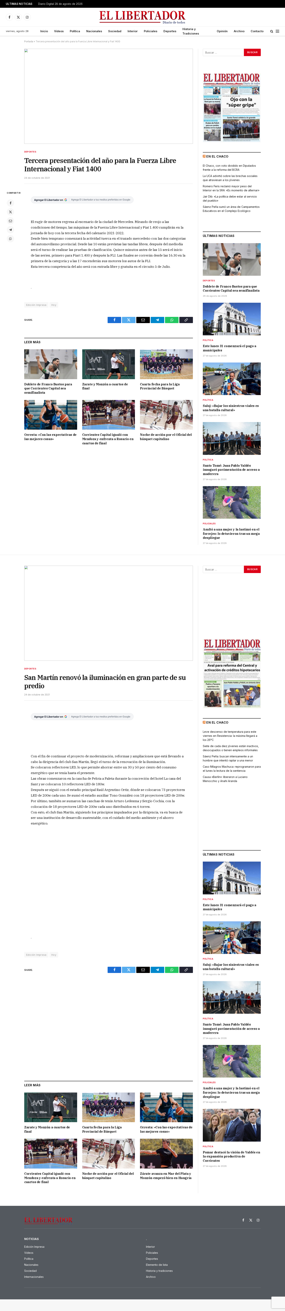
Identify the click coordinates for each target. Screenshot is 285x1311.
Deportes (169, 31)
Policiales (150, 31)
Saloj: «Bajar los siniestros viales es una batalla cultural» (231, 408)
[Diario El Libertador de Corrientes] (142, 17)
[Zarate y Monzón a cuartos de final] (108, 364)
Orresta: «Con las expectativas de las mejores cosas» (50, 437)
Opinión (222, 31)
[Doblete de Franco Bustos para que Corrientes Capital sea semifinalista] (50, 364)
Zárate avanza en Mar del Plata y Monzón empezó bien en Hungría (165, 1176)
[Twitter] (10, 212)
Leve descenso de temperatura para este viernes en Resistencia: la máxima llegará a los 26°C (230, 735)
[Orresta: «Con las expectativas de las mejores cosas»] (50, 415)
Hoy (53, 304)
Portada (28, 41)
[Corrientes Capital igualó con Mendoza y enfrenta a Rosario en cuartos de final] (108, 415)
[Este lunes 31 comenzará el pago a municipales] (232, 319)
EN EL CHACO (217, 156)
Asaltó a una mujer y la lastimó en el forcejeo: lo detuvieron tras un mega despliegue (231, 533)
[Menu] (277, 31)
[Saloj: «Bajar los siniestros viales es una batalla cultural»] (232, 378)
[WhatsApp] (10, 238)
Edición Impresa (36, 304)
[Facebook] (10, 203)
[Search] (271, 31)
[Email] (10, 221)
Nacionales (94, 31)
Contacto (257, 31)
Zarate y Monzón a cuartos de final (105, 386)
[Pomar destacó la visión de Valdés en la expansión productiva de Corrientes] (232, 1125)
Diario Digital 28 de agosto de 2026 (60, 3)
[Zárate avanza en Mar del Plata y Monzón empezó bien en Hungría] (166, 1153)
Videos (59, 31)
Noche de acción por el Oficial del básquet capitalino (166, 437)
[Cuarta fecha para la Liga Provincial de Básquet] (166, 364)
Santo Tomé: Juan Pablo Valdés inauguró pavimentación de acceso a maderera (231, 470)
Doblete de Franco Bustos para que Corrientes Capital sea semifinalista (48, 388)
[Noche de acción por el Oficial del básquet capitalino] (166, 415)
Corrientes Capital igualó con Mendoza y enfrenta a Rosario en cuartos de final (108, 439)
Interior (133, 31)
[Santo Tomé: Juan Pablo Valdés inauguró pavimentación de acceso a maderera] (232, 438)
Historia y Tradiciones (190, 31)
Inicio (44, 31)
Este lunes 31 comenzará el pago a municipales (229, 348)
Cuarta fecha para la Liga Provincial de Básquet (160, 386)
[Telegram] (10, 229)
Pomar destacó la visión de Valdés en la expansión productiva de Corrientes (231, 1156)
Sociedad (114, 31)
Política (75, 31)
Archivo (239, 31)
